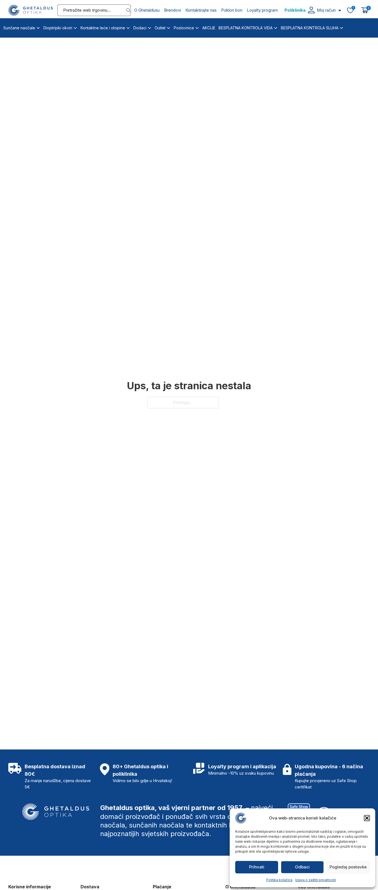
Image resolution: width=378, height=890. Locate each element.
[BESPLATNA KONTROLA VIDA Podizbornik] (276, 27)
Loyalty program (262, 10)
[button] (367, 818)
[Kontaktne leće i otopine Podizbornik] (128, 27)
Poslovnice (184, 27)
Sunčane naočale (19, 27)
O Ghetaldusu (147, 10)
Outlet (160, 27)
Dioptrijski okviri (57, 27)
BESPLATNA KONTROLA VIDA (246, 27)
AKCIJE (208, 27)
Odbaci (302, 867)
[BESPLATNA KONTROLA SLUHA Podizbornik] (341, 27)
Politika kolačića (279, 880)
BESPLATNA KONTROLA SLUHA (309, 27)
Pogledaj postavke (348, 867)
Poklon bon (231, 10)
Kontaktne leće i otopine (103, 27)
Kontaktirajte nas (201, 10)
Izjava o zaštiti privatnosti (315, 880)
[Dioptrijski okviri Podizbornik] (75, 27)
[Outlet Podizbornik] (168, 27)
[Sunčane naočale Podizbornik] (38, 27)
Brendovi (172, 10)
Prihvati (256, 867)
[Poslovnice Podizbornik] (197, 27)
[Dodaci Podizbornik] (149, 27)
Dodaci (139, 27)
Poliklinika (294, 10)
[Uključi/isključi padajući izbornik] (339, 10)
